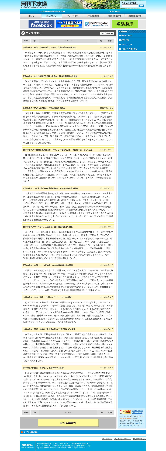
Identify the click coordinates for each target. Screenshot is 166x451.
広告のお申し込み (139, 439)
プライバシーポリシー (122, 439)
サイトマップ (107, 439)
